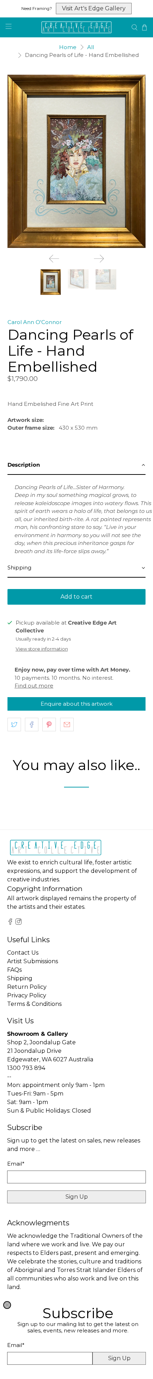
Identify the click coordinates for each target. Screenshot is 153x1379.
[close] (7, 1305)
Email (16, 1345)
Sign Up (119, 1358)
